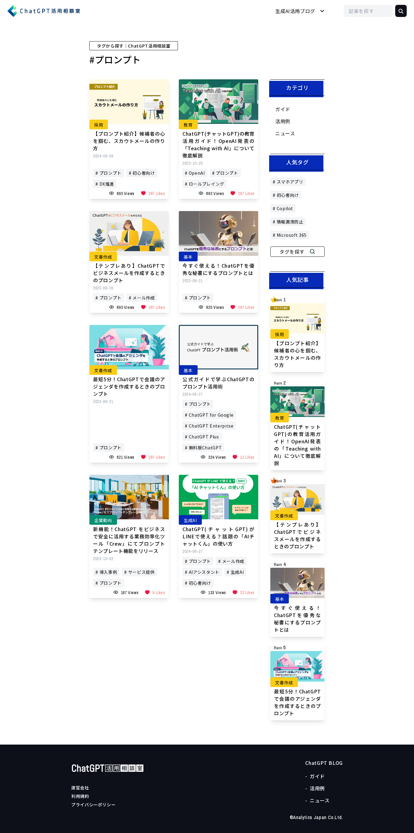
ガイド (282, 109)
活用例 (282, 121)
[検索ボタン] (401, 11)
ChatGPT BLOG (324, 762)
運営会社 (80, 788)
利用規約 (80, 796)
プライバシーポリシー (93, 805)
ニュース (285, 133)
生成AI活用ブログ (295, 11)
